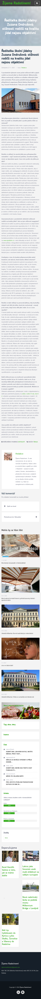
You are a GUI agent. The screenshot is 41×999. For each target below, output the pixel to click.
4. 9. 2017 (3, 662)
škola (36, 442)
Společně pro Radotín (10, 811)
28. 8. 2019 (4, 630)
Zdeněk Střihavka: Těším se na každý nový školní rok (17, 697)
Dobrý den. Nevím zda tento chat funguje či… (19, 769)
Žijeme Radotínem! (16, 3)
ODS (5, 803)
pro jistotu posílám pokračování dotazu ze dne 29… (19, 783)
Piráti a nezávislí (9, 819)
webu (24, 394)
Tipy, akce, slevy (10, 724)
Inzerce (6, 734)
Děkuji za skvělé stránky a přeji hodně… (19, 761)
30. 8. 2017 (4, 694)
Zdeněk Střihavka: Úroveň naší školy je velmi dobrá (17, 633)
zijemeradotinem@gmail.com (10, 967)
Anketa (6, 793)
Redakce (24, 67)
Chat (5, 745)
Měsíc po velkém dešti (14, 776)
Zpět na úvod (11, 506)
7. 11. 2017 (4, 560)
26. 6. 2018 (4, 595)
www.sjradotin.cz (8, 240)
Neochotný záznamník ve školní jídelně (13, 563)
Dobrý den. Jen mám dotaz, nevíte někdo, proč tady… (19, 753)
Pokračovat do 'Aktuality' (12, 517)
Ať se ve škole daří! (7, 665)
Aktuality (21, 442)
